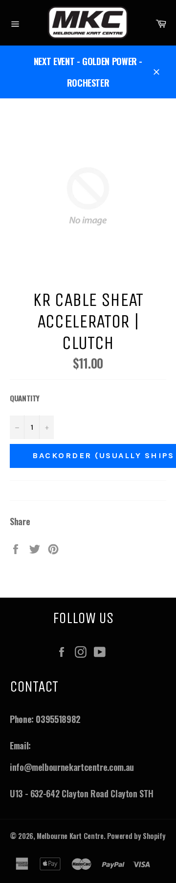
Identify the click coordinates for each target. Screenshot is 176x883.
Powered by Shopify (136, 836)
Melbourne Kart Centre (70, 836)
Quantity (25, 398)
